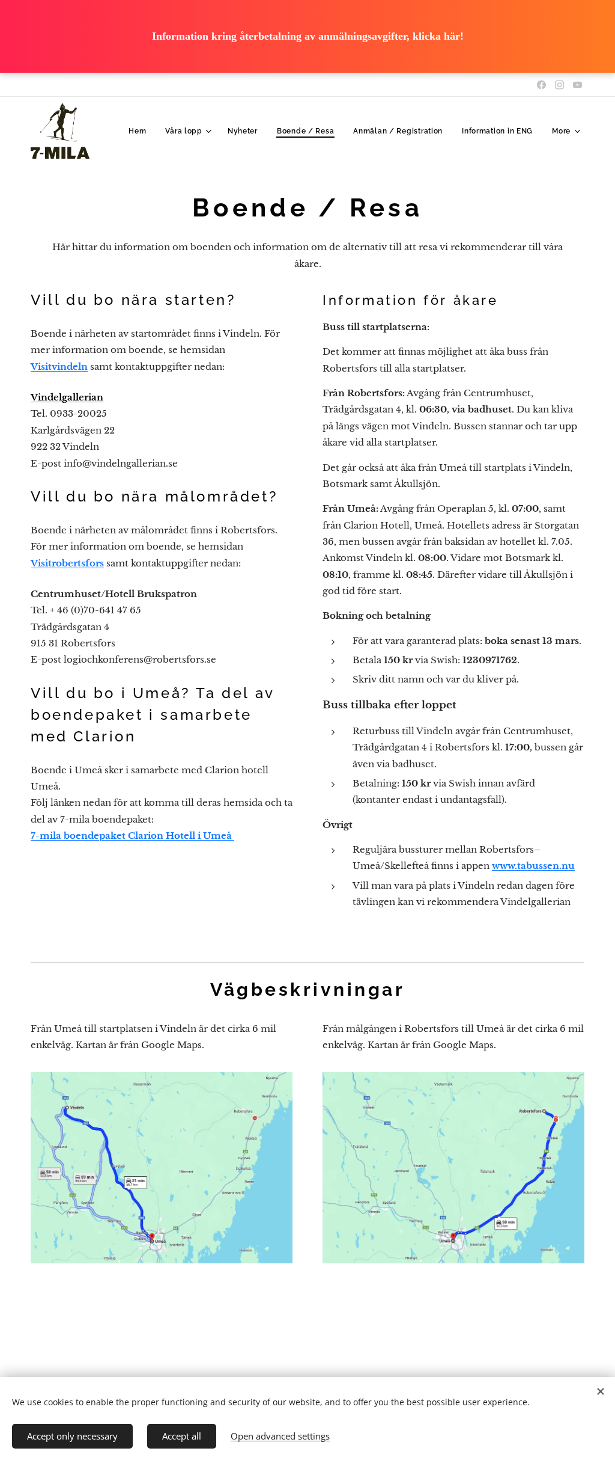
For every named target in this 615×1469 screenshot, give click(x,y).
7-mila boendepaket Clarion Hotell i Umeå (132, 835)
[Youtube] (577, 85)
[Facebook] (541, 85)
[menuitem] (141, 131)
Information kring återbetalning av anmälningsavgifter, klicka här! (308, 36)
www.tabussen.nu (533, 865)
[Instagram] (559, 85)
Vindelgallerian (67, 397)
